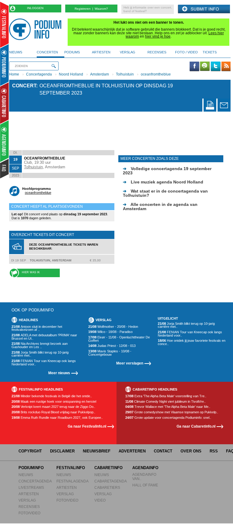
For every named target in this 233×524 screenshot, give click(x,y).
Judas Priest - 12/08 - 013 (112, 346)
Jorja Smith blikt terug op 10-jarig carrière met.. (40, 354)
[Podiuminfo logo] (36, 29)
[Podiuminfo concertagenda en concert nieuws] (4, 65)
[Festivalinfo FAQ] (4, 168)
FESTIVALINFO (70, 467)
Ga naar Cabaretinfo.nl (196, 426)
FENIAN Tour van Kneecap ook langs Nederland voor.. (44, 362)
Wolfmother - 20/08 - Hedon (113, 326)
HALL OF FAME (145, 485)
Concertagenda (39, 74)
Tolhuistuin (125, 74)
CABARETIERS (107, 487)
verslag (127, 52)
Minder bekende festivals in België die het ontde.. (52, 396)
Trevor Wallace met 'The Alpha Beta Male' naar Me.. (167, 406)
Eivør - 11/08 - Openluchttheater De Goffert (119, 339)
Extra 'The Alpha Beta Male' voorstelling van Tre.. (165, 396)
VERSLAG (27, 500)
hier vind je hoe (158, 36)
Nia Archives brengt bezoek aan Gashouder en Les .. (40, 345)
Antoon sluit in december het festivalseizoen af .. (37, 328)
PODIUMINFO (31, 467)
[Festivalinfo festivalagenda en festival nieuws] (4, 25)
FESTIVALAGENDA (72, 481)
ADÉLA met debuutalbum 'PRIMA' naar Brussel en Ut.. (44, 337)
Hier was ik (31, 272)
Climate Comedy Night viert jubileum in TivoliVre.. (165, 401)
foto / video (186, 52)
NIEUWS (26, 475)
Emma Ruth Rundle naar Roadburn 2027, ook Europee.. (57, 417)
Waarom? (101, 8)
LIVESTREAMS (31, 487)
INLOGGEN (35, 8)
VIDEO (100, 500)
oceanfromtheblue (156, 74)
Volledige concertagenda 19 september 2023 (167, 170)
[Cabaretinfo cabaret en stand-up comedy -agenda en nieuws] (4, 103)
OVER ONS (191, 451)
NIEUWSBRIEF (96, 451)
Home (14, 74)
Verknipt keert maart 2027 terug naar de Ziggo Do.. (53, 406)
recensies (156, 52)
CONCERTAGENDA (35, 481)
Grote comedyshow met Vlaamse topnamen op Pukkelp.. (171, 412)
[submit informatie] (204, 9)
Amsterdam (99, 74)
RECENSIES (29, 507)
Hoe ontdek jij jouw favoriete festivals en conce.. (191, 342)
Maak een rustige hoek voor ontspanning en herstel (54, 401)
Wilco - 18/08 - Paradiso (110, 332)
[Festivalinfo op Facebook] (194, 67)
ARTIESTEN (29, 494)
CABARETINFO (108, 467)
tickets (210, 52)
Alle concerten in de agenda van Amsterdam (160, 206)
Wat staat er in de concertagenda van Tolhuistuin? (165, 193)
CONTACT (163, 451)
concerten (47, 52)
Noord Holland (71, 74)
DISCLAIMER (62, 451)
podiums (72, 52)
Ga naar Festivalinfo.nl (87, 426)
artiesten (101, 52)
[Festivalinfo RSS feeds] (226, 67)
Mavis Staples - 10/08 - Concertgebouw (109, 353)
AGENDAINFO (145, 467)
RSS (214, 451)
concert (24, 85)
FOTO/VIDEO (29, 513)
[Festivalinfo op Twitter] (215, 67)
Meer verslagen (129, 363)
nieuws (15, 52)
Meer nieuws (59, 373)
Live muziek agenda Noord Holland (163, 182)
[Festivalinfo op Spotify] (205, 67)
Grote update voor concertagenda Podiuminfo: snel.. (168, 417)
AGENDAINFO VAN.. (144, 476)
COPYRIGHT (30, 451)
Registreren (83, 8)
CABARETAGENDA (110, 481)
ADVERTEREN (132, 451)
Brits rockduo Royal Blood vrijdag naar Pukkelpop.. (53, 412)
